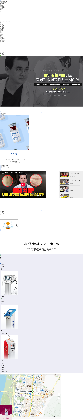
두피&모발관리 (2, 40)
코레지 (1, 9)
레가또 (1, 32)
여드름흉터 (2, 25)
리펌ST (1, 12)
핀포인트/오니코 (2, 38)
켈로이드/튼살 (2, 26)
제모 (0, 23)
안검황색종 (2, 27)
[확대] (59, 394)
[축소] (59, 396)
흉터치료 (1, 24)
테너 (0, 11)
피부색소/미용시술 (3, 2)
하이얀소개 (2, 6)
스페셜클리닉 (2, 3)
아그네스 (1, 37)
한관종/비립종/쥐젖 (3, 20)
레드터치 (1, 8)
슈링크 (1, 10)
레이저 (1, 4)
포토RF (1, 35)
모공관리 (1, 44)
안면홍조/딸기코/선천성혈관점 (5, 21)
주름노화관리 (2, 41)
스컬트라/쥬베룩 (2, 7)
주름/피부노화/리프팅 (3, 1)
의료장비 (1, 51)
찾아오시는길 (2, 52)
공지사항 (1, 53)
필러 (0, 14)
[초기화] (59, 398)
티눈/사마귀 (2, 29)
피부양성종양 (2, 28)
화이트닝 (1, 42)
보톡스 (1, 13)
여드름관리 (2, 43)
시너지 (1, 33)
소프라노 (1, 39)
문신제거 (1, 22)
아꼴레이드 (2, 34)
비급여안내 (2, 54)
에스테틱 (1, 5)
